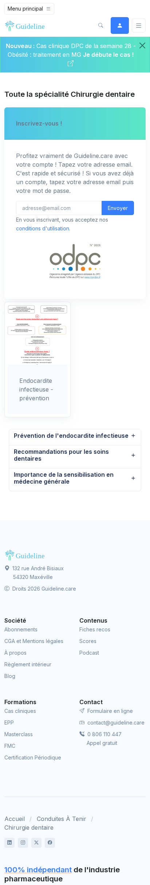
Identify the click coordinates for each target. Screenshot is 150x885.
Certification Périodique (32, 757)
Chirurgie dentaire (29, 827)
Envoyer (118, 208)
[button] (100, 25)
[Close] (142, 45)
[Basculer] (139, 26)
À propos (15, 653)
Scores (87, 641)
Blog (9, 676)
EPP (9, 722)
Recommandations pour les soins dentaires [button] (61, 455)
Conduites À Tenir (61, 818)
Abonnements (21, 629)
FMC (9, 746)
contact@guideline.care (115, 722)
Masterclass (18, 734)
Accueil (14, 818)
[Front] (26, 25)
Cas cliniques (20, 711)
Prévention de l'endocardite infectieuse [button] (71, 435)
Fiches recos (94, 629)
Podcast (89, 653)
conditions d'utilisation (42, 228)
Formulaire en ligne (109, 711)
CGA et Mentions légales (33, 641)
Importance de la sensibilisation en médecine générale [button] (64, 478)
